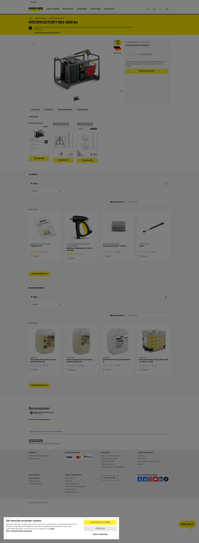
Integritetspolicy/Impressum (21, 531)
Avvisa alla (100, 528)
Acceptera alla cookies (100, 522)
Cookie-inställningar (100, 534)
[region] (61, 528)
